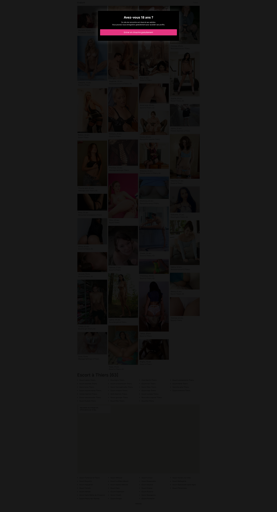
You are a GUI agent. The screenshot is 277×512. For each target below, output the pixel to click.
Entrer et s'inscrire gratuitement (138, 32)
